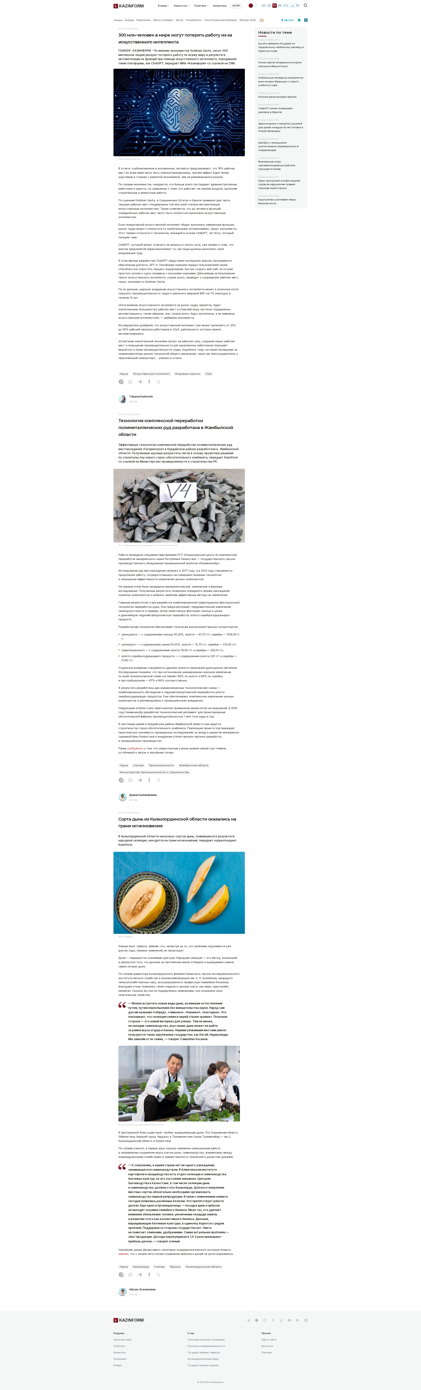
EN (279, 5)
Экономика (120, 1358)
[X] (158, 382)
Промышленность (161, 765)
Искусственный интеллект (151, 373)
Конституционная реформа (220, 20)
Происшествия (122, 1339)
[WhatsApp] (130, 382)
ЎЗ (297, 5)
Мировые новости (187, 373)
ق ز (292, 5)
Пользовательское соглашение (206, 1339)
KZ (263, 5)
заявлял (123, 1253)
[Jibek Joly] (288, 20)
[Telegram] (139, 382)
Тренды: (118, 20)
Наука (124, 373)
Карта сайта (268, 1339)
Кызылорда (141, 1266)
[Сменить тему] (253, 5)
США (208, 373)
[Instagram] (121, 382)
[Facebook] (149, 382)
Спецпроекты (194, 20)
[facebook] (273, 1320)
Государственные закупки (203, 1365)
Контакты (267, 1346)
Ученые (138, 765)
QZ (269, 5)
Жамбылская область (194, 765)
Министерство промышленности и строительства (154, 772)
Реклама (266, 1352)
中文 (285, 5)
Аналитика (219, 5)
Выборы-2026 (247, 20)
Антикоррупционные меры (203, 1358)
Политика (119, 1346)
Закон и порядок (163, 20)
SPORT (236, 5)
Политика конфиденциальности (206, 1346)
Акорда (129, 20)
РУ (274, 5)
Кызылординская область (204, 1266)
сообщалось (135, 748)
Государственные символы (203, 1352)
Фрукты (175, 1266)
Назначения (143, 20)
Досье (179, 20)
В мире (117, 1365)
